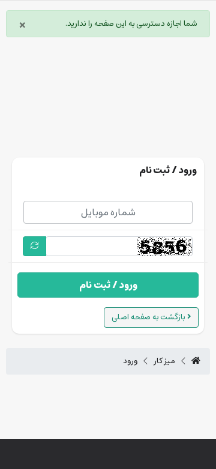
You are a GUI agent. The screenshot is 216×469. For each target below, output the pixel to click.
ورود (130, 361)
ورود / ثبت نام (108, 285)
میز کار (165, 361)
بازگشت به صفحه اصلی (149, 317)
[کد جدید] (34, 246)
